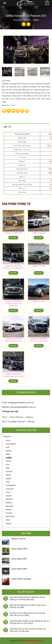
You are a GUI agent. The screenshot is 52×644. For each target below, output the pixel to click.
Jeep (7, 482)
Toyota (8, 523)
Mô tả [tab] (7, 126)
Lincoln (8, 496)
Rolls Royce (10, 516)
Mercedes (9, 506)
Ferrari (8, 461)
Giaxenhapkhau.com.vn (33, 641)
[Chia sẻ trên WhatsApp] (4, 111)
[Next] (46, 50)
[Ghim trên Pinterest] (22, 111)
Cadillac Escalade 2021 (13, 233)
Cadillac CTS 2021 (39, 266)
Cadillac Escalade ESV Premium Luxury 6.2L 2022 (13, 375)
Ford (7, 465)
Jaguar (8, 478)
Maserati (9, 499)
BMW (8, 454)
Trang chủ (17, 20)
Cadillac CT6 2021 (39, 233)
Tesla (8, 520)
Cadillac (36, 20)
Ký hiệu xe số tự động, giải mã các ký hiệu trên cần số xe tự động (27, 614)
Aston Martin (11, 444)
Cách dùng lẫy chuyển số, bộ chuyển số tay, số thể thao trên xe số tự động (29, 622)
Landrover (10, 489)
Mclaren (9, 503)
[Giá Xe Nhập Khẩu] (26, 3)
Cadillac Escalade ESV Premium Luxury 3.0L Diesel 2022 (13, 303)
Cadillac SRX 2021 (39, 301)
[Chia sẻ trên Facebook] (9, 111)
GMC (8, 468)
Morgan (9, 510)
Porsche (9, 513)
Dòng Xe (27, 20)
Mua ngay (13, 237)
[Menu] (4, 3)
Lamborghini (11, 485)
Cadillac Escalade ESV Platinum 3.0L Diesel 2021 (13, 267)
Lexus (8, 492)
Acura (8, 440)
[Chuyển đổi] (48, 436)
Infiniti (8, 475)
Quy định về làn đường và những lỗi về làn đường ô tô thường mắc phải (27, 598)
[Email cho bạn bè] (18, 111)
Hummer (9, 472)
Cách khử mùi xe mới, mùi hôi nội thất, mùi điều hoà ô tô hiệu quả (28, 630)
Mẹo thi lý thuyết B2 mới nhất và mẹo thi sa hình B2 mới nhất (28, 606)
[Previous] (6, 50)
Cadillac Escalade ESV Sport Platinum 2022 (13, 340)
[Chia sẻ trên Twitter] (13, 111)
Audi (7, 447)
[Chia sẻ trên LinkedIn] (27, 111)
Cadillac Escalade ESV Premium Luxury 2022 (38, 340)
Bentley (8, 451)
